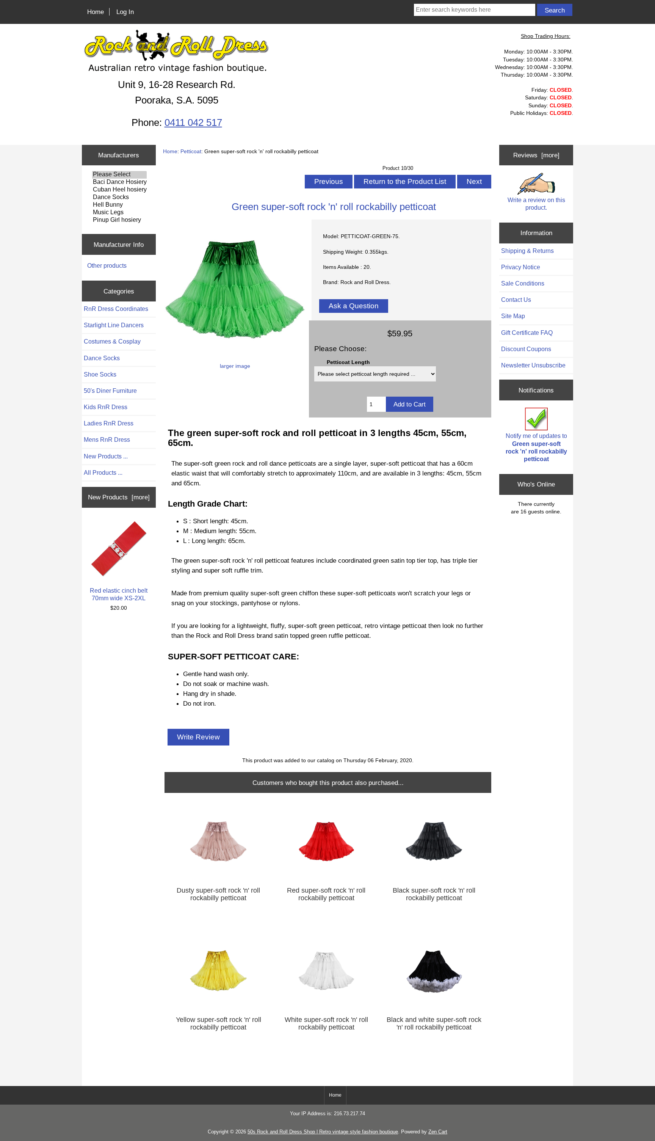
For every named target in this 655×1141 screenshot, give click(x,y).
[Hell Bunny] (119, 205)
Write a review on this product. (536, 204)
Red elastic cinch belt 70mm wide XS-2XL (118, 594)
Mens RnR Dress (107, 439)
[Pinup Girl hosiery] (119, 220)
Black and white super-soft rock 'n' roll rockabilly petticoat (434, 1023)
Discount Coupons (526, 349)
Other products (107, 265)
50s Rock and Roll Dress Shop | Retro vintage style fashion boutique (323, 1132)
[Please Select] (119, 175)
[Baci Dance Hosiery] (119, 182)
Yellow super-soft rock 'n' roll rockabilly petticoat (218, 1023)
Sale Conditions (522, 283)
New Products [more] (119, 497)
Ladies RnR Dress (108, 423)
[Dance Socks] (119, 197)
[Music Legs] (119, 213)
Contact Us (516, 300)
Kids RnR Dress (105, 407)
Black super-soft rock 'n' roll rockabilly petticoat (434, 894)
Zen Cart (437, 1132)
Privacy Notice (520, 267)
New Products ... (106, 456)
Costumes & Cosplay (112, 341)
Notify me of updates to (536, 447)
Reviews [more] (536, 155)
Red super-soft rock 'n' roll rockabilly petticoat (326, 894)
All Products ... (103, 472)
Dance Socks (102, 358)
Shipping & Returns (527, 251)
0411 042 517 (193, 122)
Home (95, 12)
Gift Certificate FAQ (527, 333)
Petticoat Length (348, 362)
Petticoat (190, 151)
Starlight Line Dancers (114, 325)
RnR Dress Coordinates (116, 309)
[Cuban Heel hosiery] (119, 190)
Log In (125, 12)
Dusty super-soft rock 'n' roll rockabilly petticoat (218, 894)
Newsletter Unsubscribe (533, 365)
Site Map (513, 316)
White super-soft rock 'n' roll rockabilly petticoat (326, 1023)
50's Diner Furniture (110, 391)
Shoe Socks (100, 374)
